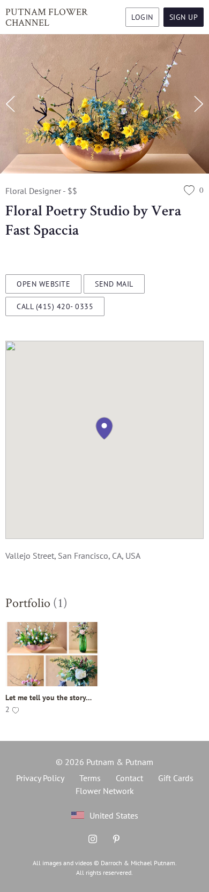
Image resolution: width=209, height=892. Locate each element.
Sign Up (183, 17)
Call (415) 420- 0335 (55, 306)
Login (142, 17)
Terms (90, 778)
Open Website (43, 284)
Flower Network (105, 790)
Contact (129, 778)
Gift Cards (175, 778)
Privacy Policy (40, 778)
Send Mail (114, 284)
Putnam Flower (46, 16)
